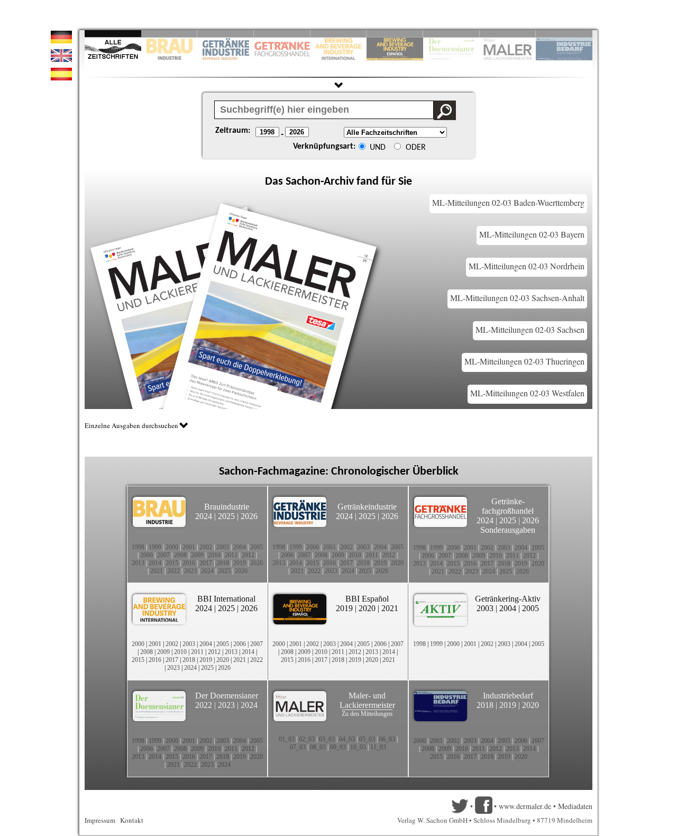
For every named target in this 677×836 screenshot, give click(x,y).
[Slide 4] (282, 33)
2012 (248, 555)
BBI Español (367, 598)
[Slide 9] (508, 33)
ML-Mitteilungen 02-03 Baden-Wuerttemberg (508, 202)
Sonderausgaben (507, 529)
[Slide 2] (169, 33)
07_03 (298, 747)
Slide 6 (395, 33)
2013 (138, 563)
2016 (188, 563)
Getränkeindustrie (367, 506)
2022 (173, 571)
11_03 (378, 747)
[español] (61, 77)
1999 (155, 547)
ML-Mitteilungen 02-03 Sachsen (529, 329)
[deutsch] (61, 40)
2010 (214, 555)
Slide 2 (169, 33)
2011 (231, 555)
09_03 (338, 747)
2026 (249, 516)
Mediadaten (575, 806)
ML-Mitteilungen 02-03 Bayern (531, 234)
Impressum (100, 820)
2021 (156, 571)
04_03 (347, 739)
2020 (256, 563)
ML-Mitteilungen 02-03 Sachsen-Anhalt (517, 297)
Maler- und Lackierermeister (367, 700)
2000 (172, 547)
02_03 (307, 739)
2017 (205, 563)
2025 (226, 516)
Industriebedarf (508, 695)
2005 (256, 547)
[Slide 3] (225, 33)
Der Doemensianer (226, 695)
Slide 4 (282, 33)
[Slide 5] (338, 33)
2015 (172, 563)
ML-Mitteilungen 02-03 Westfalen (527, 392)
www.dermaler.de (525, 806)
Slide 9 (508, 33)
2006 (146, 555)
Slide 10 (564, 33)
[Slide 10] (564, 33)
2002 (205, 547)
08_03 (318, 747)
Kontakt (131, 820)
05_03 (367, 739)
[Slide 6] (395, 33)
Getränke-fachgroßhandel (508, 506)
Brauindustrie (226, 506)
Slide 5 (338, 33)
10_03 (358, 747)
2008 (180, 555)
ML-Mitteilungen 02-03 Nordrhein (526, 265)
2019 (239, 563)
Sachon (303, 182)
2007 (163, 555)
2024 (203, 516)
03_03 (327, 739)
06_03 (387, 739)
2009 (197, 555)
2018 (222, 563)
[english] (61, 59)
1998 (138, 547)
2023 (190, 571)
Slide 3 (225, 33)
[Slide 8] (451, 33)
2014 (155, 563)
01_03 (287, 739)
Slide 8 (451, 33)
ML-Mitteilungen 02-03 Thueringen (524, 361)
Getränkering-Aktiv (508, 598)
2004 (239, 547)
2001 (188, 547)
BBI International (226, 598)
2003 (222, 547)
